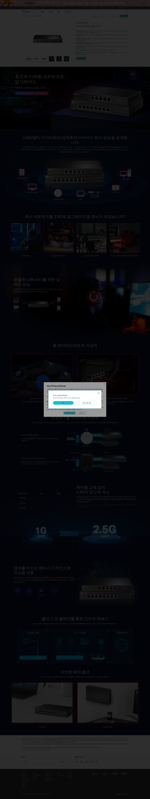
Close (99, 393)
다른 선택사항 (86, 403)
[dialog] (75, 399)
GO (63, 403)
